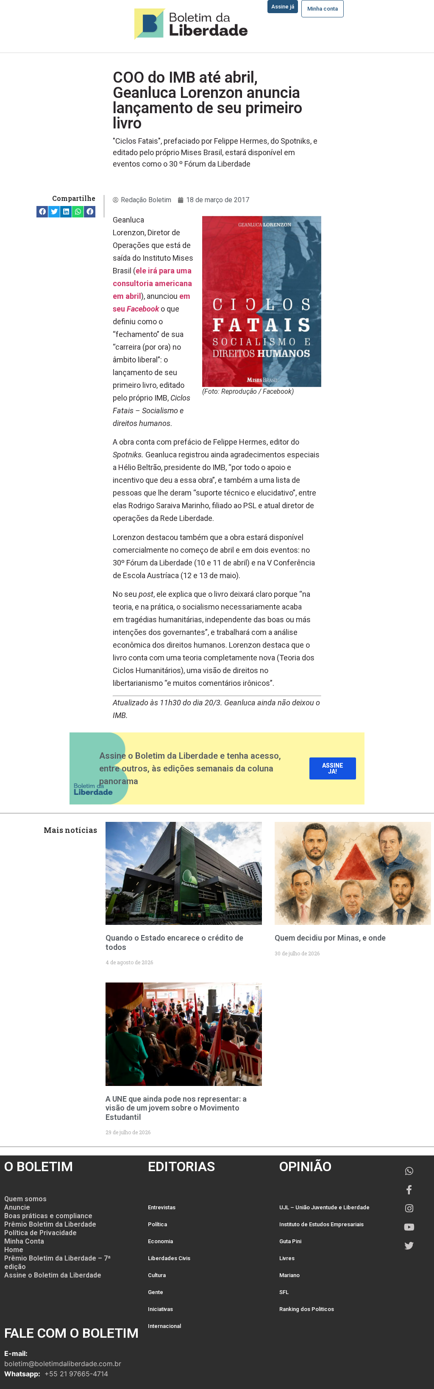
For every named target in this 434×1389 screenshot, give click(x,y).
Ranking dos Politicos (306, 1309)
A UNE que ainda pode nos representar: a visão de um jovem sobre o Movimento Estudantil (176, 1108)
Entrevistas (161, 1207)
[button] (42, 211)
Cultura (157, 1275)
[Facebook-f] (409, 1189)
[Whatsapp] (409, 1171)
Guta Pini (290, 1241)
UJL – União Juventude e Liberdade (324, 1207)
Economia (160, 1241)
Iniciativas (160, 1309)
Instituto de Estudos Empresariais (321, 1224)
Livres (287, 1258)
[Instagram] (409, 1208)
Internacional (164, 1326)
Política (157, 1224)
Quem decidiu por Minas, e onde (330, 937)
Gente (155, 1292)
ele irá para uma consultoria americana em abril (152, 283)
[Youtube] (409, 1227)
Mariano (289, 1275)
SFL (284, 1292)
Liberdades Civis (169, 1258)
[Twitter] (409, 1245)
